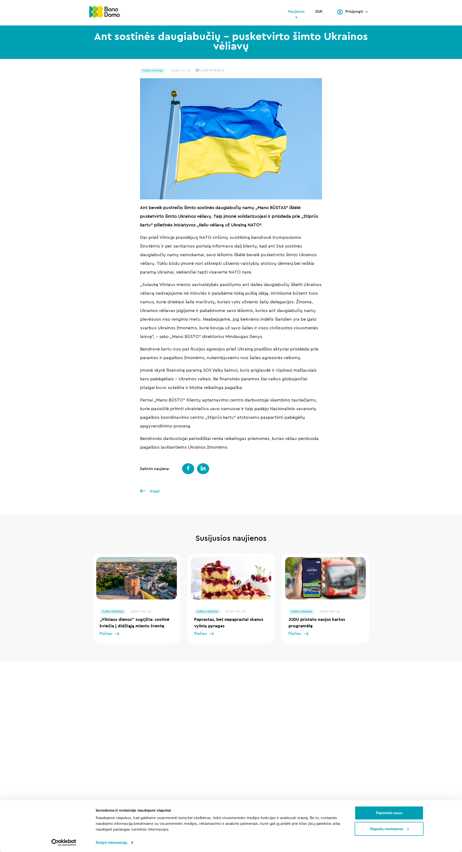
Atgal (154, 491)
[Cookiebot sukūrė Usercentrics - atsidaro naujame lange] (64, 842)
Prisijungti (354, 11)
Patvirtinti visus (389, 813)
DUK (319, 11)
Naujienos (296, 11)
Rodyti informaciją (111, 842)
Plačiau (106, 634)
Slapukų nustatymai (386, 829)
